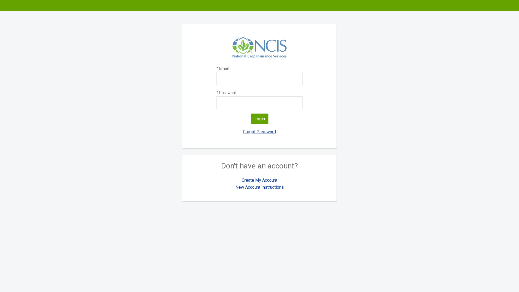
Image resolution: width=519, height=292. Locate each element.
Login (259, 118)
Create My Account (259, 180)
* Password (226, 93)
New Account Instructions (259, 187)
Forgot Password (259, 131)
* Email (223, 68)
